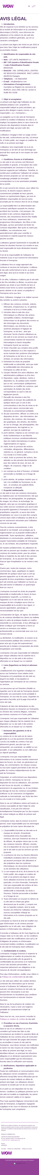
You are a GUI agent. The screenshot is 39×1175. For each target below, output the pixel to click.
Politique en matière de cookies (12, 1019)
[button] (33, 6)
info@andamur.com (15, 1140)
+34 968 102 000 (5, 1140)
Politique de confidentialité (12, 977)
